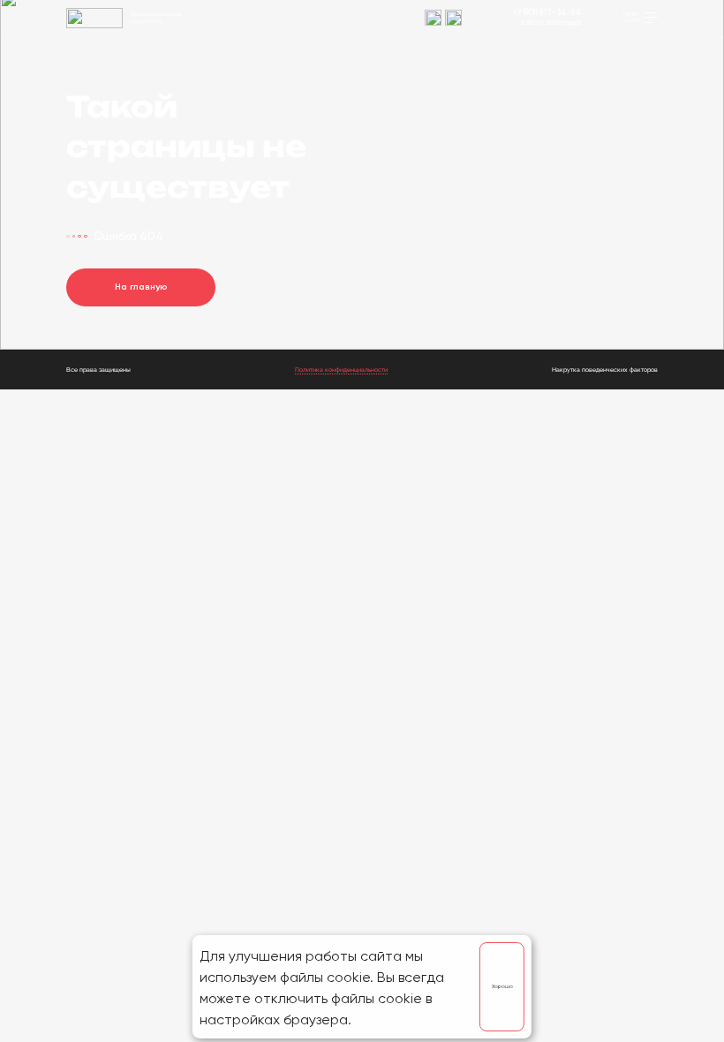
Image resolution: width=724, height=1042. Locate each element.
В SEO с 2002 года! (551, 22)
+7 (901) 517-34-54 (547, 13)
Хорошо (502, 986)
